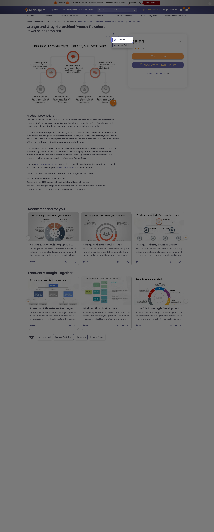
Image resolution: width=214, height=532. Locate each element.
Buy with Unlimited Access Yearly (159, 64)
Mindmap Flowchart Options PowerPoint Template (100, 310)
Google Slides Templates (176, 16)
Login (165, 10)
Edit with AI (122, 40)
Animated (48, 16)
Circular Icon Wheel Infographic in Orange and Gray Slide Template (50, 246)
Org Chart (70, 22)
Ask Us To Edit (124, 45)
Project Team (97, 337)
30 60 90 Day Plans (148, 16)
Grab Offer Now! (152, 3)
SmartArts (31, 16)
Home (29, 22)
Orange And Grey (63, 337)
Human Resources (55, 22)
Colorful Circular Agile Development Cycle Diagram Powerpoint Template (158, 310)
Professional (39, 22)
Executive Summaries (123, 16)
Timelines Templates (69, 16)
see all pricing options (156, 73)
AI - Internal (44, 337)
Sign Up (173, 10)
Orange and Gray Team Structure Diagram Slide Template (156, 246)
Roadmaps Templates (96, 16)
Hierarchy (81, 337)
